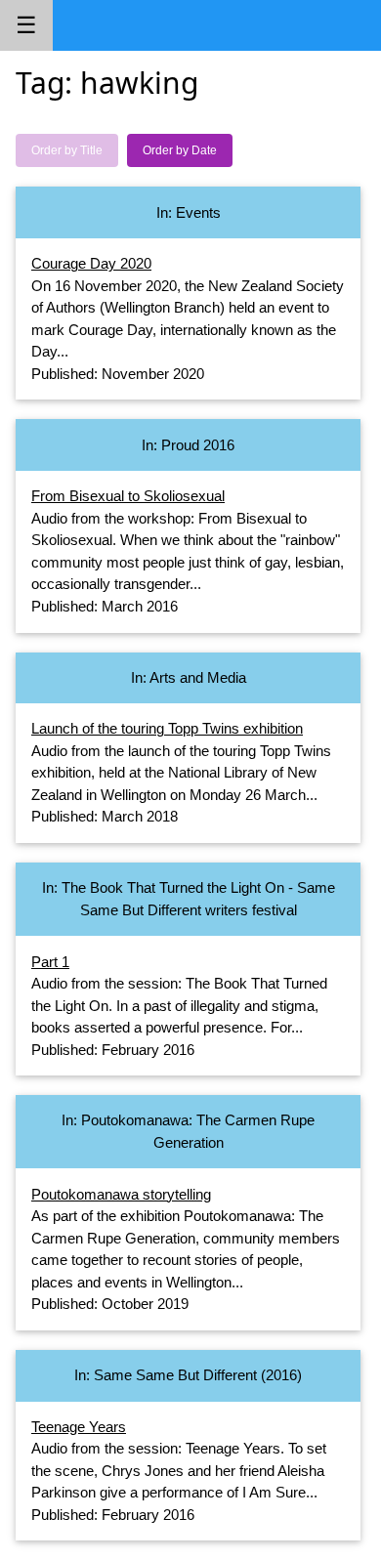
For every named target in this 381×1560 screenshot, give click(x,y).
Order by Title (67, 150)
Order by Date (180, 150)
